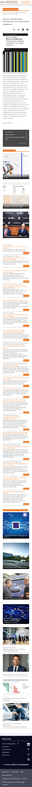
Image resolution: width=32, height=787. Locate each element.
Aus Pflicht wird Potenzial (10, 365)
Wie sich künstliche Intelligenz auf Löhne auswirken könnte (15, 271)
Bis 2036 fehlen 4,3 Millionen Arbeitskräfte (15, 432)
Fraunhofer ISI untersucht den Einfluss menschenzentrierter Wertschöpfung (14, 400)
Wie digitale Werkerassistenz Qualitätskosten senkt (11, 417)
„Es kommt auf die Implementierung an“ (15, 727)
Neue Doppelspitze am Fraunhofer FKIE (14, 300)
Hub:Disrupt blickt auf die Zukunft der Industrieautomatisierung (14, 650)
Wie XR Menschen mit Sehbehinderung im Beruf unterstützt (15, 464)
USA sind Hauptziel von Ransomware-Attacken (14, 492)
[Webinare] (28, 759)
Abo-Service (5, 755)
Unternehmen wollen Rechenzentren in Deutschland (14, 699)
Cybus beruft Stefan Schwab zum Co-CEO (15, 674)
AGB (22, 772)
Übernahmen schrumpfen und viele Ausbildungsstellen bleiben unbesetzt (14, 331)
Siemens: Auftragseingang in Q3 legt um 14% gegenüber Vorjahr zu (15, 478)
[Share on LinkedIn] (23, 30)
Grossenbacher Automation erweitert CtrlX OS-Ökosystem (15, 378)
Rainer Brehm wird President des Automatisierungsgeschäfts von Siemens (15, 285)
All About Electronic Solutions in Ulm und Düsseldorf (15, 247)
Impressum (5, 772)
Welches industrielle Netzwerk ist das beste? (14, 347)
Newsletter (26, 2)
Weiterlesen (26, 253)
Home (4, 12)
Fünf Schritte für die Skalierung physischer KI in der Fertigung (15, 315)
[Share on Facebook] (27, 30)
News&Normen (11, 9)
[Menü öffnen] (30, 2)
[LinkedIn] (28, 744)
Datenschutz (15, 772)
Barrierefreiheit (7, 775)
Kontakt (24, 778)
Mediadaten (5, 752)
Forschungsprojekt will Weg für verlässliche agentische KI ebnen (16, 447)
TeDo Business (6, 749)
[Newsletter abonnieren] (28, 749)
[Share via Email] (18, 30)
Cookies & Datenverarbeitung (11, 778)
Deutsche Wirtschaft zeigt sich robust (14, 389)
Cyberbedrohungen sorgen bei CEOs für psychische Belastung (15, 258)
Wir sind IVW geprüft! (8, 744)
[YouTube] (28, 754)
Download (5, 746)
